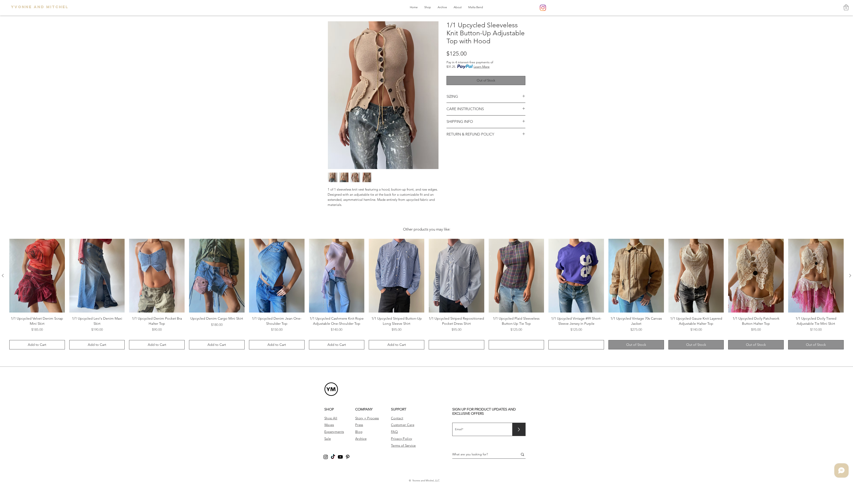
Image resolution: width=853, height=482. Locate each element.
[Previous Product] (3, 275)
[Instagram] (543, 8)
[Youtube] (340, 457)
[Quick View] (37, 276)
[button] (846, 7)
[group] (426, 294)
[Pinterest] (348, 457)
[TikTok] (333, 457)
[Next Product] (850, 275)
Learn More (482, 67)
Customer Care (402, 425)
